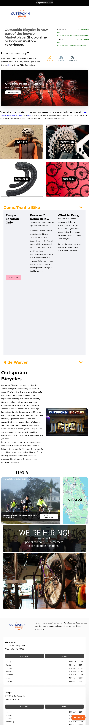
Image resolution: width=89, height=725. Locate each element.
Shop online (37, 37)
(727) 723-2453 (82, 29)
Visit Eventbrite (48, 516)
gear (29, 115)
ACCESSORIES (22, 179)
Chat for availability (13, 92)
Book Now (14, 277)
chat (9, 65)
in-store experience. (20, 43)
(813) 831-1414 (83, 39)
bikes (84, 112)
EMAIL (64, 656)
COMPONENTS (67, 142)
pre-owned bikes (7, 115)
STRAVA (75, 500)
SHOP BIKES (69, 179)
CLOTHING (22, 142)
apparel (19, 115)
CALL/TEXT (24, 656)
